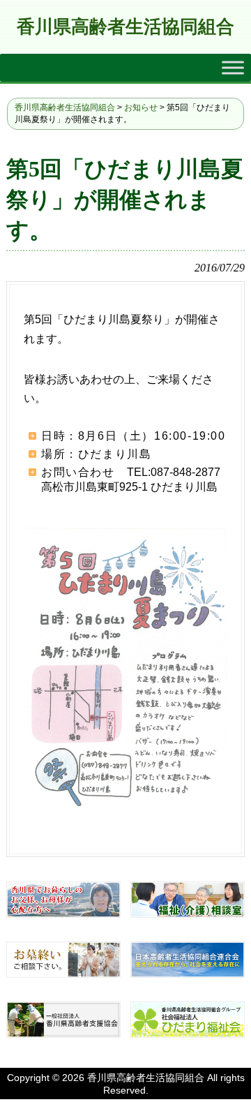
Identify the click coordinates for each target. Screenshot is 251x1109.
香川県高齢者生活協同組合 (125, 27)
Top (239, 1097)
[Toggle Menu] (233, 68)
